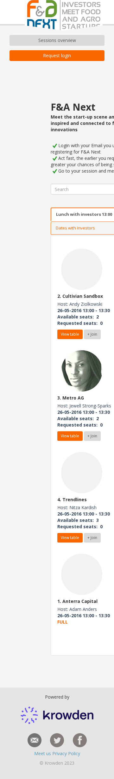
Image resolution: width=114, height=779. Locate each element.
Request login (57, 55)
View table (70, 334)
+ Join (92, 334)
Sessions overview (57, 40)
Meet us (43, 753)
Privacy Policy (66, 753)
